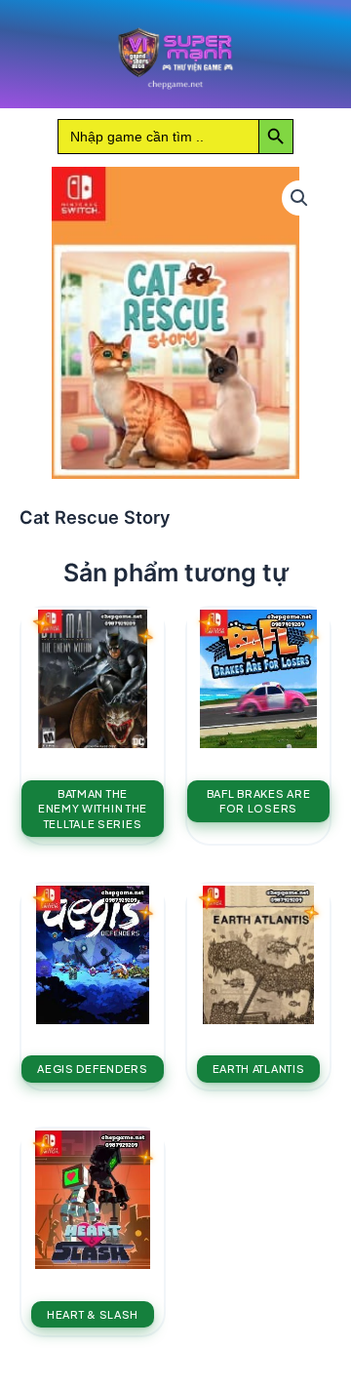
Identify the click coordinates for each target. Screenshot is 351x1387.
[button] (299, 198)
